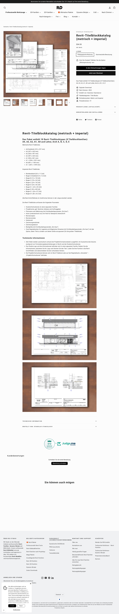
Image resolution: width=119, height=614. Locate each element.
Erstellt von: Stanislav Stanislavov (37, 426)
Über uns (75, 542)
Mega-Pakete (30, 555)
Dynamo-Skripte (83, 12)
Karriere (97, 559)
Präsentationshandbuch (102, 556)
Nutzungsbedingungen (79, 568)
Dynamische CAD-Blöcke (56, 544)
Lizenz (78, 51)
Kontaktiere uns (77, 545)
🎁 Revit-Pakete (31, 542)
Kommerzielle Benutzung (104, 54)
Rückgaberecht (76, 565)
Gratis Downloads (31, 570)
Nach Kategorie (45, 17)
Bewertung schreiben (59, 463)
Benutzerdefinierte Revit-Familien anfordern (82, 556)
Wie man (75, 548)
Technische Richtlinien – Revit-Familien (104, 546)
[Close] (30, 583)
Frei (57, 17)
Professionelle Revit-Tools (34, 545)
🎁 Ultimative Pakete (65, 12)
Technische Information (32, 421)
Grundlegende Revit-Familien (35, 558)
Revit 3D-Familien (31, 561)
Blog (65, 17)
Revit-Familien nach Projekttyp (35, 551)
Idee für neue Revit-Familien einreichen (80, 561)
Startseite (6, 26)
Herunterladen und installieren (89, 112)
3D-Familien (34, 12)
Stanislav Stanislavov (84, 31)
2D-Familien (48, 12)
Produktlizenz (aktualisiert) (88, 106)
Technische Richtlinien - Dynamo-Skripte (102, 551)
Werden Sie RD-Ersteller (102, 542)
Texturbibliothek (54, 553)
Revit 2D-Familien (31, 564)
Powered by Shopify (59, 608)
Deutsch (58, 594)
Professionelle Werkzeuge (15, 12)
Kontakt (75, 17)
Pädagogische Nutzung (85, 54)
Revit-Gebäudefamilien (33, 548)
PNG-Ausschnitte (54, 547)
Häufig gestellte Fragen (79, 551)
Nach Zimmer (107, 12)
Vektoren (52, 550)
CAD (95, 12)
